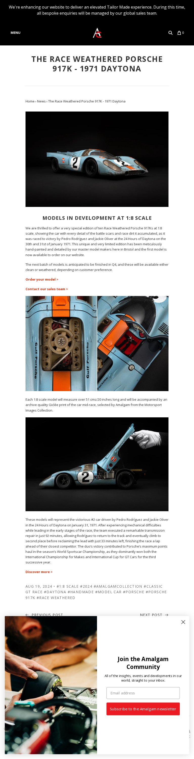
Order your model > (42, 279)
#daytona (55, 591)
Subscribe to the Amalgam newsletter (143, 709)
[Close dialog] (183, 622)
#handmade (81, 591)
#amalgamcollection (118, 586)
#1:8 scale (68, 586)
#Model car (108, 591)
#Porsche (133, 591)
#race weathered (56, 597)
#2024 (86, 586)
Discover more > (39, 572)
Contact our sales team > (47, 289)
